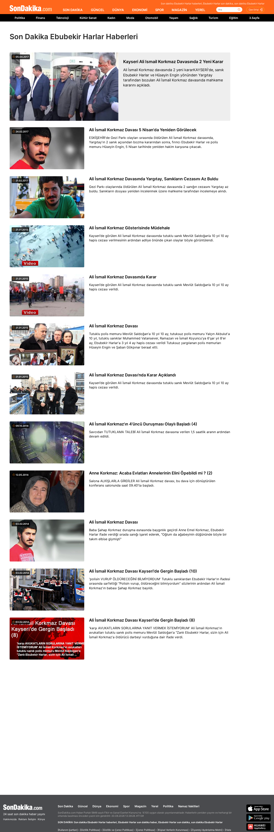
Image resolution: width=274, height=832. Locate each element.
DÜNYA (118, 10)
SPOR (159, 10)
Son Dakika (65, 806)
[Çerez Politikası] (145, 829)
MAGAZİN (179, 10)
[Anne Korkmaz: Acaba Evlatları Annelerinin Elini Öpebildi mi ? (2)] (47, 491)
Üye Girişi (254, 9)
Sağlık (193, 17)
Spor (126, 806)
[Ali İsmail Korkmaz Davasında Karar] (47, 295)
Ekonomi (112, 806)
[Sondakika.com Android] (258, 817)
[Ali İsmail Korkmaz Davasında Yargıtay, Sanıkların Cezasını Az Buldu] (47, 197)
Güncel (83, 806)
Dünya (96, 806)
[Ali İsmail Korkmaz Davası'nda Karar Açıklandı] (47, 393)
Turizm (213, 17)
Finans (40, 17)
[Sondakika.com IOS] (258, 808)
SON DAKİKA (73, 10)
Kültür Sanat (88, 17)
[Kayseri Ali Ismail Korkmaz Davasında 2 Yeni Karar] (64, 86)
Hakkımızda (10, 819)
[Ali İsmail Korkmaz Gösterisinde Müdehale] (47, 246)
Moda (130, 17)
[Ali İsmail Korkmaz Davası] (47, 344)
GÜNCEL (97, 10)
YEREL (200, 10)
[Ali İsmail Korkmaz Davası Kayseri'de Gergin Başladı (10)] (47, 590)
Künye (41, 819)
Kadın (111, 17)
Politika (20, 17)
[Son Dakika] (31, 8)
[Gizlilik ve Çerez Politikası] (117, 829)
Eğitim (233, 17)
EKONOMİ (139, 10)
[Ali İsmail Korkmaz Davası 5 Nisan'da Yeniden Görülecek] (47, 148)
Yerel (154, 806)
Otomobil (151, 17)
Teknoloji (62, 17)
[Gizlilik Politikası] (90, 829)
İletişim (32, 819)
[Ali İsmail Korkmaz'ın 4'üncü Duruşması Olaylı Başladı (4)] (47, 442)
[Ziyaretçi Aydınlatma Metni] (206, 829)
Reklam (22, 819)
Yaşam (173, 17)
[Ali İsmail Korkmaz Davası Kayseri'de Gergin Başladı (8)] (47, 639)
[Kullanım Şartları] (68, 829)
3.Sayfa (254, 17)
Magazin (140, 806)
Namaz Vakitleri (188, 806)
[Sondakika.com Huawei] (258, 827)
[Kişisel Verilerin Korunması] (172, 829)
